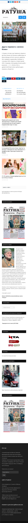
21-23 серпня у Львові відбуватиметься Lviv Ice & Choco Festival (14, 177)
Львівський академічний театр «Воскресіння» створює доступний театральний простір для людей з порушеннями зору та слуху (11, 122)
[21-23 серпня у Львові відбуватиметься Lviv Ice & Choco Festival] (14, 166)
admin (6, 40)
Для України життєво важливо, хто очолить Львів (21, 92)
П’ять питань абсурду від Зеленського (8, 92)
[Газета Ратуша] (14, 9)
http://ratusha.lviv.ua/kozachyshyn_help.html (12, 390)
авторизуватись (6, 193)
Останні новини (7, 30)
